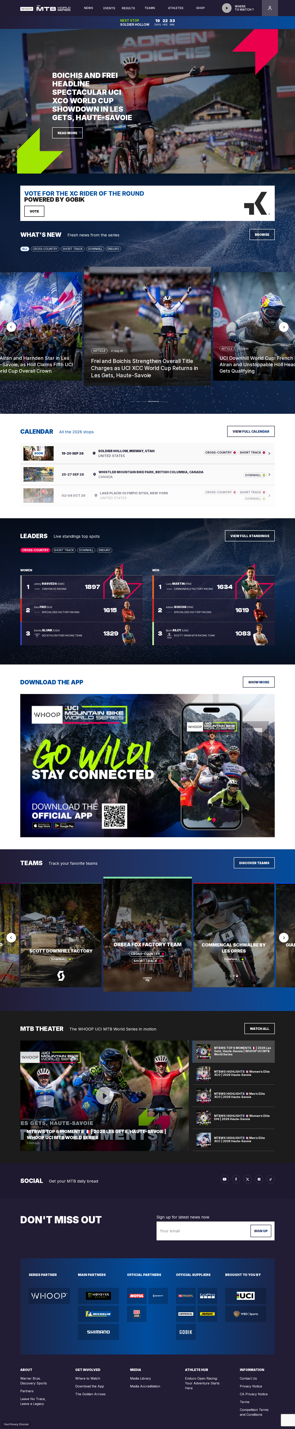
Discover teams (254, 863)
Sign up (261, 1231)
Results (128, 8)
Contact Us (248, 1378)
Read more (67, 133)
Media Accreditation (145, 1386)
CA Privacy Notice (254, 1394)
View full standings (249, 536)
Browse (262, 235)
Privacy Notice (251, 1386)
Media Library (140, 1378)
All (24, 248)
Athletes (175, 8)
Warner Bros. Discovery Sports (33, 1380)
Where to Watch (87, 1378)
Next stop (129, 20)
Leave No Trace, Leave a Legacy (33, 1401)
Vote (34, 211)
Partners (27, 1391)
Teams (149, 8)
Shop (200, 8)
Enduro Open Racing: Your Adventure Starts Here (202, 1383)
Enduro (113, 248)
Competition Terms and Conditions (254, 1412)
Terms (244, 1402)
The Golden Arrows (90, 1394)
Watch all (259, 1029)
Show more (258, 682)
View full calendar (251, 431)
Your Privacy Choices (16, 1424)
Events (109, 8)
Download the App (89, 1386)
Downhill (95, 248)
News (88, 8)
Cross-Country (45, 248)
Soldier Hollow (135, 24)
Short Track (73, 248)
